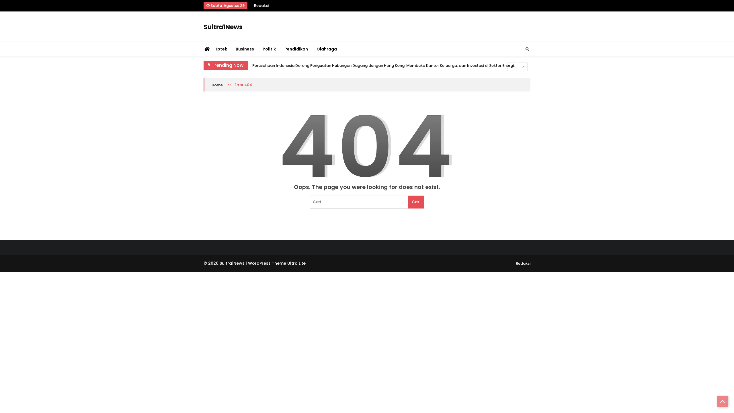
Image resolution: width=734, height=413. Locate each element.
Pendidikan (296, 49)
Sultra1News (223, 27)
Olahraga (327, 49)
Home (217, 85)
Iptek (221, 49)
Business (245, 49)
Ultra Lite (296, 263)
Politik (269, 49)
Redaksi (261, 5)
